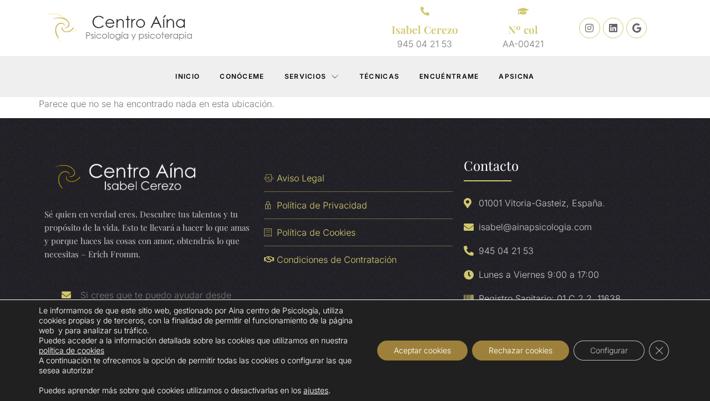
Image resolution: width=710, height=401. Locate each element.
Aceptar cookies (422, 350)
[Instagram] (589, 28)
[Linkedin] (613, 28)
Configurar (609, 350)
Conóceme (242, 76)
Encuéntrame (449, 76)
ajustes (315, 390)
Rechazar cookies (520, 350)
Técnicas (379, 76)
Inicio (187, 76)
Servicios (306, 76)
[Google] (636, 28)
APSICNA (516, 76)
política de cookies (71, 350)
